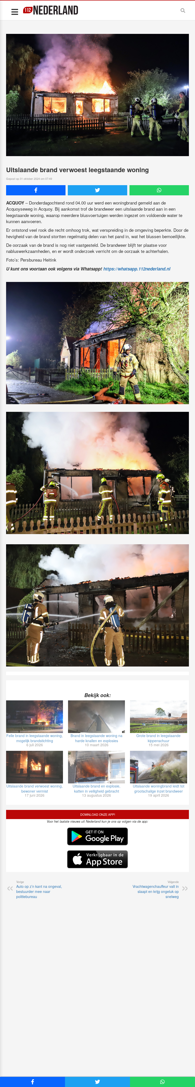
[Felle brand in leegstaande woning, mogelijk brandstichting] (34, 716)
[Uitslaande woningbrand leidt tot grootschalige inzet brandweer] (158, 767)
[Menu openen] (14, 11)
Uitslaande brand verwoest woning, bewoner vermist (34, 788)
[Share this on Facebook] (36, 190)
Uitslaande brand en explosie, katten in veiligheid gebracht (96, 788)
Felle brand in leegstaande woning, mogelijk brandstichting (34, 738)
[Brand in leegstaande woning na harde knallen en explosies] (96, 716)
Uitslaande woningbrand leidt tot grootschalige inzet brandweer (158, 788)
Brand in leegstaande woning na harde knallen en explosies (96, 738)
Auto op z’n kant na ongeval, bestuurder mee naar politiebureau (39, 889)
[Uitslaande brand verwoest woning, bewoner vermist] (34, 767)
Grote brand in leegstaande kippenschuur (158, 738)
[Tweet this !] (97, 190)
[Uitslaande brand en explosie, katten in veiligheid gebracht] (96, 767)
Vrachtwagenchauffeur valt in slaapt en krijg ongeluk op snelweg (156, 889)
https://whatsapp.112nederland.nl (136, 269)
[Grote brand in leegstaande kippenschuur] (158, 716)
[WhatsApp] (159, 190)
